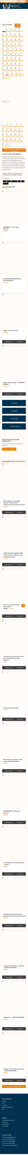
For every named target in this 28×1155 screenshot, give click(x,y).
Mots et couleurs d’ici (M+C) (8, 1139)
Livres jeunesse (5, 1124)
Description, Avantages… (17, 25)
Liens (6, 3)
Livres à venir (12, 3)
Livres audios (5, 1126)
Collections (5, 183)
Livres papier (14, 411)
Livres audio (14, 403)
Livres (4, 181)
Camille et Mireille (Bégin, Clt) (8, 1137)
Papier (22, 181)
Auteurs (8, 181)
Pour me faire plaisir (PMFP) (8, 1143)
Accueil (4, 1101)
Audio (19, 181)
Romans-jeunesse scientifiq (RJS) (9, 1145)
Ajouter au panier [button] (8, 238)
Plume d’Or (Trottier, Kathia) (8, 1141)
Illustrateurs (14, 181)
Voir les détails (20, 238)
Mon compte (21, 3)
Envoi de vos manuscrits (7, 1107)
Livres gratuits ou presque (8, 1120)
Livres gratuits (14, 418)
